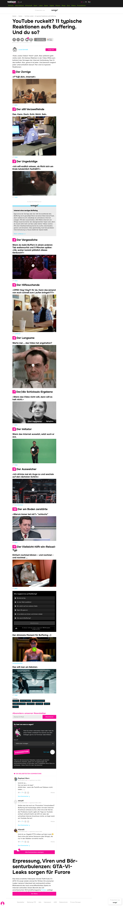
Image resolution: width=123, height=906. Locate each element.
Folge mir (51, 49)
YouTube (39, 704)
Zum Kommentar (23, 796)
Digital (52, 5)
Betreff (16, 740)
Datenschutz (63, 902)
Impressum (47, 902)
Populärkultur (38, 701)
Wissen (57, 5)
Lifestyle (30, 704)
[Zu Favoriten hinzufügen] (31, 39)
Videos (73, 5)
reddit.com (17, 333)
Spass (46, 5)
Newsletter (20, 902)
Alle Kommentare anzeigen (34, 852)
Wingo (15, 707)
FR (86, 2)
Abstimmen (34, 623)
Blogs (64, 5)
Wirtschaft (28, 5)
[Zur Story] (48, 877)
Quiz (68, 5)
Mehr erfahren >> (20, 234)
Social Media (25, 701)
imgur (16, 157)
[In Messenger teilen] (18, 39)
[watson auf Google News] (50, 39)
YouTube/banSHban (17, 663)
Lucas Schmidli (23, 49)
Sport (35, 5)
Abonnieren (49, 717)
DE (82, 2)
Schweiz (11, 5)
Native (20, 16)
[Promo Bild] (34, 205)
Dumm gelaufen (19, 704)
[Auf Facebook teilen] (14, 39)
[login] (2, 903)
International (19, 5)
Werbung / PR (31, 902)
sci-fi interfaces (18, 505)
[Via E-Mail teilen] (22, 39)
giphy (15, 105)
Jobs (39, 902)
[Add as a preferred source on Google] (40, 39)
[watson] (11, 2)
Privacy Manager (75, 902)
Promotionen (81, 5)
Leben (41, 5)
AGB (55, 902)
